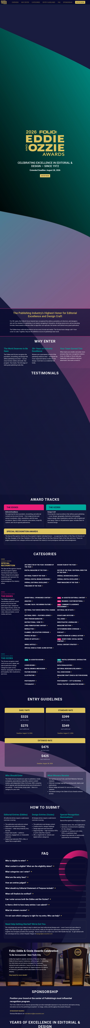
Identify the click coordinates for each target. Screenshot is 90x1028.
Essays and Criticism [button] (65, 615)
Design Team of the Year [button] (66, 565)
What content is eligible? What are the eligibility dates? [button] (28, 866)
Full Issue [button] (61, 619)
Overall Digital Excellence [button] (67, 579)
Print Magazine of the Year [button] (67, 582)
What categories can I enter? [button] (17, 872)
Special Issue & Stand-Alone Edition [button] (38, 648)
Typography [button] (29, 684)
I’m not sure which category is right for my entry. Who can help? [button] (32, 916)
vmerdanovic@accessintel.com (34, 1013)
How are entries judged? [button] (15, 883)
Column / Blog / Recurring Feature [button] (38, 604)
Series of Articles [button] (32, 639)
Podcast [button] (60, 632)
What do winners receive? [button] (16, 910)
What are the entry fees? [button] (15, 877)
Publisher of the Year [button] (33, 586)
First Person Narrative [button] (33, 619)
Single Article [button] (30, 644)
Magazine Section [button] (64, 625)
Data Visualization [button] (64, 665)
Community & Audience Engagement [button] (68, 605)
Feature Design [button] (30, 672)
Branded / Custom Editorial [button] (70, 601)
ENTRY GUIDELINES (49, 2)
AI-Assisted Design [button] (34, 660)
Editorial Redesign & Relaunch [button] (69, 668)
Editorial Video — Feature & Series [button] (38, 615)
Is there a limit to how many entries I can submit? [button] (26, 905)
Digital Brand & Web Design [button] (35, 668)
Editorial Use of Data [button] (65, 610)
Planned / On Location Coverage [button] (37, 632)
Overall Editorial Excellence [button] (36, 582)
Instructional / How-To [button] (33, 622)
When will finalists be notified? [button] (18, 894)
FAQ (59, 2)
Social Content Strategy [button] (67, 644)
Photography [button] (30, 681)
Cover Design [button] (30, 665)
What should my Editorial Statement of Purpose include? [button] (29, 888)
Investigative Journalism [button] (67, 622)
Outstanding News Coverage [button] (68, 629)
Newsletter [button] (29, 629)
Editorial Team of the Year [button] (35, 576)
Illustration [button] (29, 675)
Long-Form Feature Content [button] (35, 625)
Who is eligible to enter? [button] (15, 861)
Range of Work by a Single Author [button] (70, 636)
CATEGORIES (36, 2)
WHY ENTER (25, 2)
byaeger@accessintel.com (44, 934)
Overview (15, 2)
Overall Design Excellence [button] (67, 576)
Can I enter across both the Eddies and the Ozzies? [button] (27, 899)
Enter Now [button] (80, 2)
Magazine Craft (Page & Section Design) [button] (72, 675)
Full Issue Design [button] (63, 672)
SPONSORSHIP (67, 2)
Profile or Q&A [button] (30, 636)
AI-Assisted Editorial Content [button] (71, 598)
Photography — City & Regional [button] (69, 681)
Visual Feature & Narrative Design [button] (70, 684)
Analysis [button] (28, 601)
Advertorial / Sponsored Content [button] (38, 598)
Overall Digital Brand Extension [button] (37, 579)
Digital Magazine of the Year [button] (36, 570)
